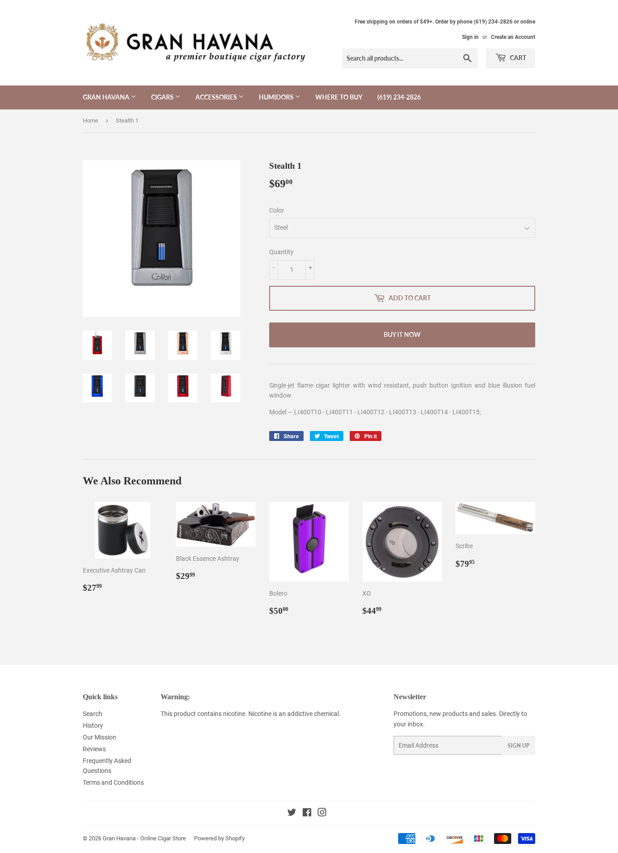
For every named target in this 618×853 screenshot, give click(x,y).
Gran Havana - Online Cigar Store (144, 838)
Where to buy (338, 97)
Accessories (216, 97)
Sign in (470, 37)
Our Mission (99, 737)
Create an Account (513, 37)
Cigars (163, 97)
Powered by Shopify (219, 838)
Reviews (94, 749)
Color (276, 210)
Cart (517, 58)
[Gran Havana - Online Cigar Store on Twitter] (291, 813)
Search (92, 713)
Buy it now (402, 334)
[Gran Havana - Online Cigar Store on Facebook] (307, 813)
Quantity (281, 252)
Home (90, 120)
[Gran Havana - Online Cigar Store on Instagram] (322, 813)
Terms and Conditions (113, 782)
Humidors (277, 97)
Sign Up (518, 745)
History (93, 725)
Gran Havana (107, 97)
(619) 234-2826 (399, 97)
